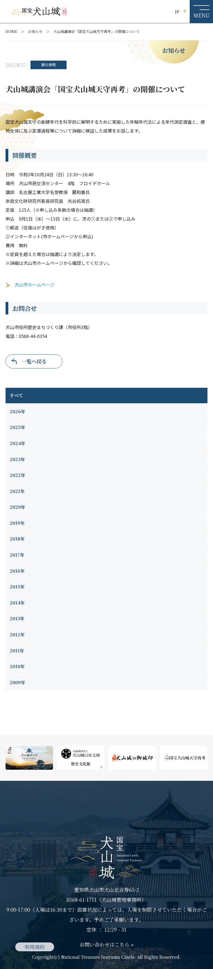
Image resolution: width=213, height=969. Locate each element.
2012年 (17, 634)
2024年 (17, 443)
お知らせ (35, 31)
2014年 (17, 603)
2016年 (17, 571)
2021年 (17, 491)
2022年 (17, 475)
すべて (16, 395)
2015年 (17, 586)
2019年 (17, 523)
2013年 (17, 618)
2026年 (17, 411)
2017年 (17, 555)
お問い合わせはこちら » (107, 944)
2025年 (17, 427)
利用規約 (35, 946)
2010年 (17, 666)
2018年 (17, 539)
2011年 (17, 650)
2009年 (17, 682)
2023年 (17, 459)
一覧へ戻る (34, 361)
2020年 (17, 507)
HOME (11, 31)
